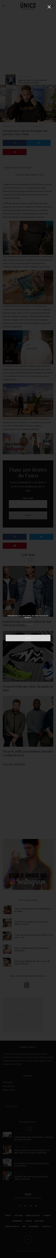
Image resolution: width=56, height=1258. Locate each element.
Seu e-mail (28, 624)
